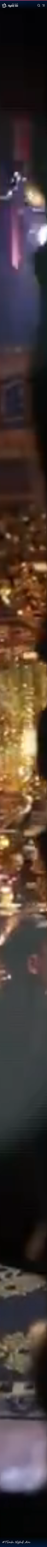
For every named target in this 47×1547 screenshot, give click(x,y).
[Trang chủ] (10, 5)
